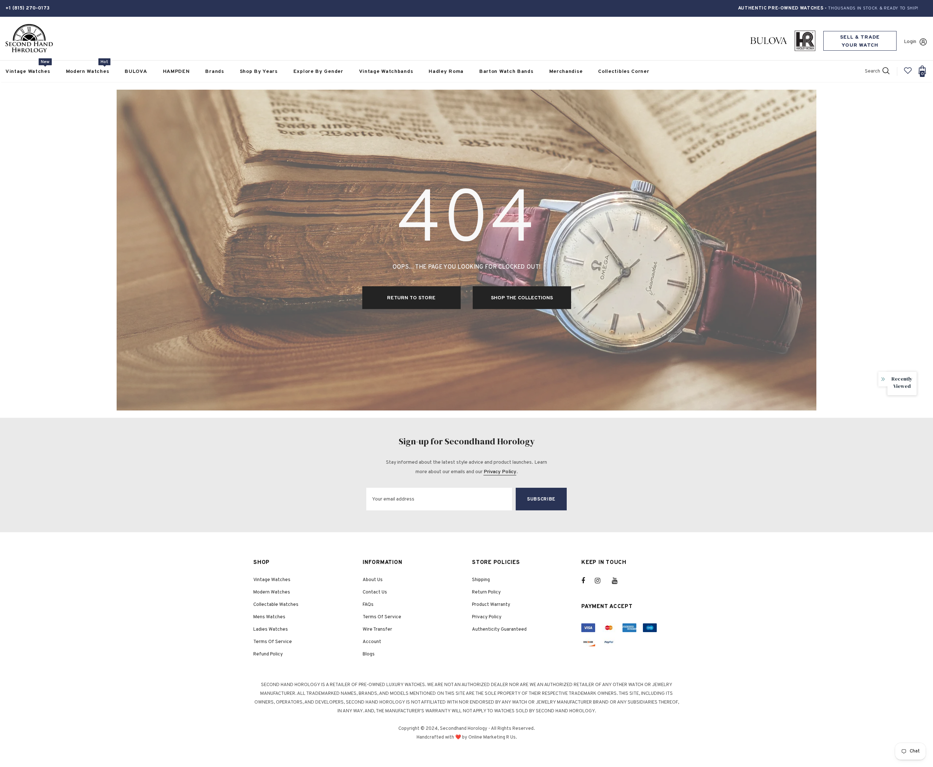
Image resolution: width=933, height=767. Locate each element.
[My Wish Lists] (907, 73)
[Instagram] (601, 580)
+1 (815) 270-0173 (27, 8)
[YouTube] (618, 580)
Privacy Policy (500, 472)
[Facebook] (587, 580)
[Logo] (29, 38)
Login (910, 42)
